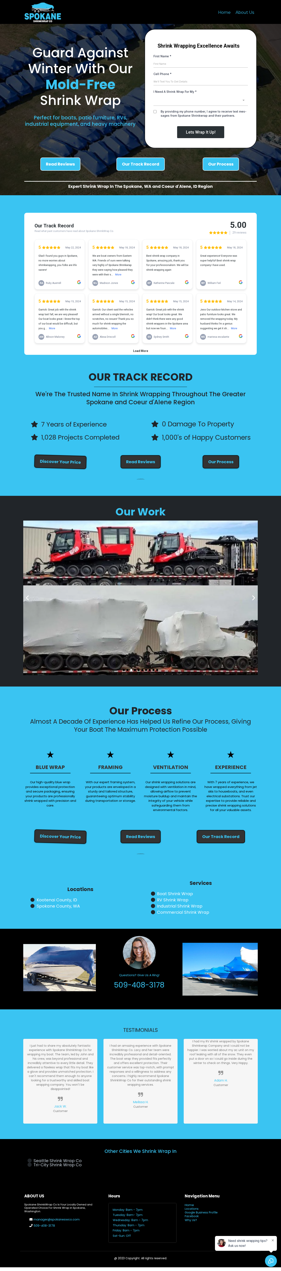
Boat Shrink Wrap (175, 894)
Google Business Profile (201, 1212)
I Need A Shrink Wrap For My (175, 91)
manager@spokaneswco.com (57, 1219)
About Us (245, 12)
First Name (162, 56)
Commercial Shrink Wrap (183, 912)
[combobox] (200, 101)
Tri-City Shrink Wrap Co (58, 1165)
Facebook (192, 1216)
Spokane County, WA (58, 906)
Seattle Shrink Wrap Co (58, 1161)
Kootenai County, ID (57, 900)
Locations (192, 1209)
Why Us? (191, 1220)
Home (224, 12)
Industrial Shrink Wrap (179, 906)
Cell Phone (162, 74)
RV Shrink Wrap (172, 900)
